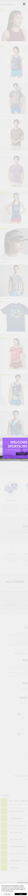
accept (20, 894)
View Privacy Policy (9, 890)
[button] (24, 4)
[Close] (26, 885)
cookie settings (7, 894)
